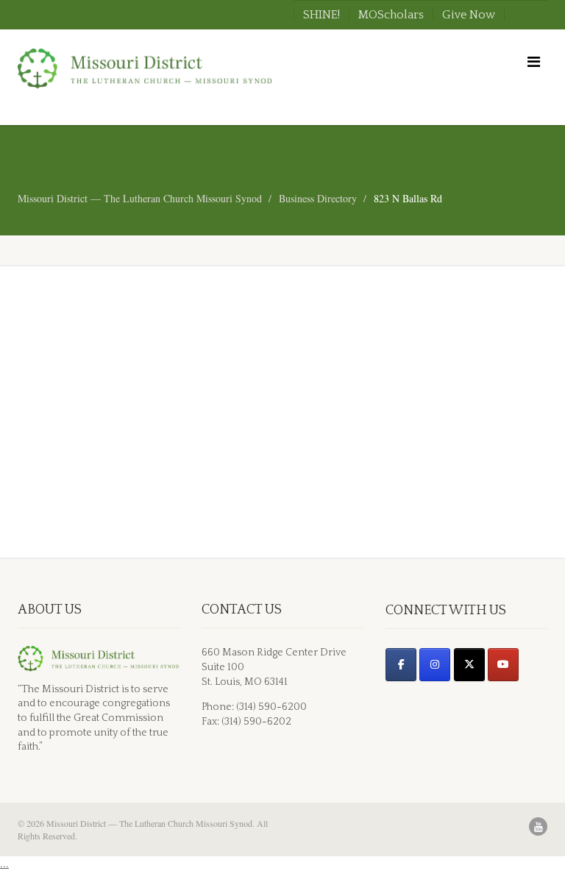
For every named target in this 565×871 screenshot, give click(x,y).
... (4, 863)
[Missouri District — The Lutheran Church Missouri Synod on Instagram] (434, 664)
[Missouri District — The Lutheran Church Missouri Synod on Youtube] (503, 664)
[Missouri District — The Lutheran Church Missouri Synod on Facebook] (400, 664)
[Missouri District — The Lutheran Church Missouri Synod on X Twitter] (469, 664)
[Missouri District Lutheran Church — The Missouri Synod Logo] (144, 69)
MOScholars (391, 15)
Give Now (468, 15)
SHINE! (321, 15)
